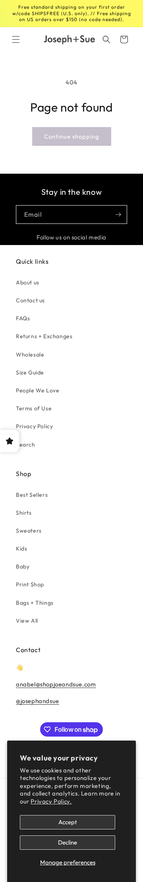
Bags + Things (35, 602)
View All (27, 620)
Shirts (24, 512)
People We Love (37, 390)
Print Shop (30, 584)
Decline (67, 842)
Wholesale (30, 354)
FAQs (23, 318)
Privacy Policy (34, 426)
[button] (16, 39)
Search (25, 444)
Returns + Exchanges (44, 336)
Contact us (30, 300)
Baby (22, 566)
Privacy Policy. (51, 801)
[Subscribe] (118, 214)
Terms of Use (34, 408)
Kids (21, 548)
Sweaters (29, 530)
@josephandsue (37, 701)
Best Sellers (32, 494)
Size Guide (30, 372)
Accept (67, 822)
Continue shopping (71, 136)
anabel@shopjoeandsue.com (56, 684)
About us (27, 282)
